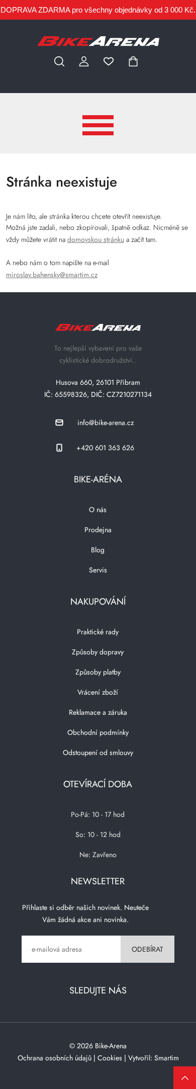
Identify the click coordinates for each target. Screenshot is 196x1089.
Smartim (166, 1058)
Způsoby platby (98, 672)
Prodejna (98, 530)
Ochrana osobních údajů (54, 1058)
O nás (98, 510)
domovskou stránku (95, 239)
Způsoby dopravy (98, 652)
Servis (98, 570)
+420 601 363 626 (105, 448)
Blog (98, 550)
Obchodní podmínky (98, 732)
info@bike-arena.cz (105, 422)
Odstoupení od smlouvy (98, 752)
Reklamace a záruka (98, 712)
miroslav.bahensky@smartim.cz (51, 275)
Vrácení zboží (97, 692)
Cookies (109, 1058)
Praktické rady (98, 632)
